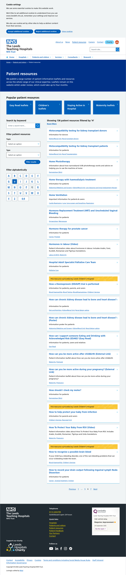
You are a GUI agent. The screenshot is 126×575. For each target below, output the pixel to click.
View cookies (67, 31)
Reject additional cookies (46, 31)
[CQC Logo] (100, 513)
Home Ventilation (58, 195)
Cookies (38, 560)
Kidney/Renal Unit (55, 139)
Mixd (21, 570)
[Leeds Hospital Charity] (19, 547)
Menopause (63, 221)
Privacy (29, 560)
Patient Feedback (56, 531)
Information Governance (16, 563)
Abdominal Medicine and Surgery (60, 188)
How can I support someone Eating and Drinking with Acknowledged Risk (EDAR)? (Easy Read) (77, 337)
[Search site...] (102, 49)
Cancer (51, 237)
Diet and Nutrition (55, 310)
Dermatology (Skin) (55, 172)
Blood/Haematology (80, 292)
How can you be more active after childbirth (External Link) (80, 354)
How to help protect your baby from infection (73, 412)
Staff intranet (97, 560)
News (67, 42)
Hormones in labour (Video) (63, 244)
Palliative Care (54, 270)
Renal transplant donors (70, 139)
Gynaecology (53, 221)
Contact (100, 42)
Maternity (63, 255)
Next (95, 489)
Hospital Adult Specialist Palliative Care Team (72, 262)
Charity (109, 42)
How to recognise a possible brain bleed (70, 451)
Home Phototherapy (59, 161)
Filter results (31, 162)
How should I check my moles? (65, 390)
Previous (72, 489)
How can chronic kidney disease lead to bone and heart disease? (82, 299)
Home (11, 57)
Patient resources (79, 42)
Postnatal (59, 362)
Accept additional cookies (18, 31)
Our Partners (54, 533)
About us (59, 42)
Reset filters (52, 124)
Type (8, 150)
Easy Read (52, 346)
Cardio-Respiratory (55, 203)
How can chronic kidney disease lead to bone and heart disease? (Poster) (82, 319)
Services (58, 57)
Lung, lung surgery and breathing (74, 203)
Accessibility (20, 560)
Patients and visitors (40, 57)
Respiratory (90, 203)
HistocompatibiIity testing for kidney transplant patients (78, 146)
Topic (8, 139)
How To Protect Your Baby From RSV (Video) (72, 427)
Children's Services (93, 292)
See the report (99, 529)
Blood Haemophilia (55, 292)
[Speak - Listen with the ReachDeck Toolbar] (117, 42)
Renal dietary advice (82, 310)
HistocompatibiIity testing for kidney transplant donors (78, 130)
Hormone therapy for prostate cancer (68, 228)
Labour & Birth (54, 255)
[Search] (117, 49)
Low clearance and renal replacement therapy (101, 188)
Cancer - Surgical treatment (58, 481)
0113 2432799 (55, 512)
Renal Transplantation (69, 154)
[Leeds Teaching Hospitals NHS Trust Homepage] (19, 46)
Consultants (73, 57)
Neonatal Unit (67, 420)
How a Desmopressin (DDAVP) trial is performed (74, 284)
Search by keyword (16, 120)
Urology (71, 481)
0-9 (23, 198)
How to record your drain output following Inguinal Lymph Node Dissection (83, 471)
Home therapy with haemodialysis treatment (72, 179)
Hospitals (22, 57)
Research (87, 57)
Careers (92, 42)
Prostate (57, 237)
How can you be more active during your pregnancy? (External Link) (81, 370)
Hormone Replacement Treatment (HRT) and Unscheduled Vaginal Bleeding (83, 212)
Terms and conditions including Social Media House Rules (66, 560)
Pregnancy (60, 383)
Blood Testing (67, 292)
